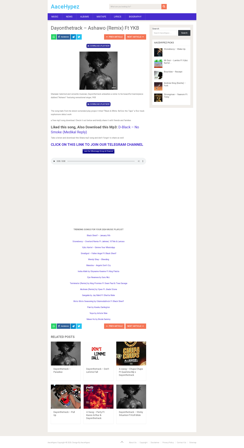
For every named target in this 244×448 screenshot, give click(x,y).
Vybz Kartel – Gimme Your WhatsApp (98, 247)
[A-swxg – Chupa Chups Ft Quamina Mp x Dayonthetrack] (131, 354)
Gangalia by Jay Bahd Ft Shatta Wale (98, 295)
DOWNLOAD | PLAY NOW (99, 46)
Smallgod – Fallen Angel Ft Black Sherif (98, 253)
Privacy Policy (168, 443)
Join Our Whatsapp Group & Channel (98, 151)
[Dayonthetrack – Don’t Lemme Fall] (98, 354)
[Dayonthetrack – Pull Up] (66, 397)
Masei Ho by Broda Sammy (98, 319)
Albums (84, 16)
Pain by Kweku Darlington (98, 307)
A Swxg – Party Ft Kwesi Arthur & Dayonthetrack (95, 415)
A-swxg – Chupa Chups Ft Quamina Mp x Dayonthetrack (131, 372)
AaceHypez (65, 6)
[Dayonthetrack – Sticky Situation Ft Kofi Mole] (131, 397)
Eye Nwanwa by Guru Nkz (98, 277)
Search (155, 28)
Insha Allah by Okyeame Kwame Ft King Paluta (98, 271)
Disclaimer (155, 443)
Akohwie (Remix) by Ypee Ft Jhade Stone (98, 289)
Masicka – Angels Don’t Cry (98, 265)
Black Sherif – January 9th (98, 235)
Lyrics (117, 16)
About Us (132, 443)
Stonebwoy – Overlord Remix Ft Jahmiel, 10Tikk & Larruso (99, 241)
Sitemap (192, 443)
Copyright (144, 443)
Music (54, 16)
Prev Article (115, 37)
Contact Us (181, 443)
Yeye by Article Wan (98, 313)
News (69, 16)
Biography (135, 16)
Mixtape (101, 16)
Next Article (134, 37)
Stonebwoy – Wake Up (174, 49)
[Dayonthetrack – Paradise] (66, 354)
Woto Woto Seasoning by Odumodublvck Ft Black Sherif (98, 301)
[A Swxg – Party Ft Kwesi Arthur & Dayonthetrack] (98, 397)
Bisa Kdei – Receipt (173, 71)
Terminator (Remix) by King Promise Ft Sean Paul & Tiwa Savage (98, 283)
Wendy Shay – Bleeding (98, 259)
